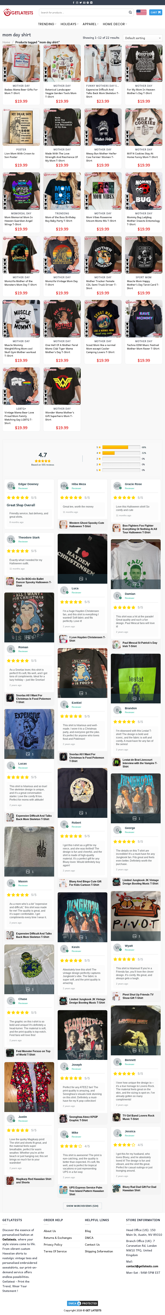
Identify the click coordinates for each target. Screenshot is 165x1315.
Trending (46, 24)
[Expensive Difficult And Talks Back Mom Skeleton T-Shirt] (103, 63)
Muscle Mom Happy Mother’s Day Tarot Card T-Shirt (143, 284)
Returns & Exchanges (58, 1237)
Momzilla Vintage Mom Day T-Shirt (61, 282)
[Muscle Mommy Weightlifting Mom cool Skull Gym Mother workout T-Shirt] (21, 318)
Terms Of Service (55, 1251)
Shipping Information (99, 1251)
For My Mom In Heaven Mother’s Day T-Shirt (141, 91)
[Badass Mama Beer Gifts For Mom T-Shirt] (21, 63)
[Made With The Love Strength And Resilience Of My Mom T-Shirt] (62, 127)
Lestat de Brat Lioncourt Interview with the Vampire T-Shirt (140, 763)
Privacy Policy (53, 1244)
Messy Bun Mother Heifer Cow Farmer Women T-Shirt (101, 157)
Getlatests (9, 1239)
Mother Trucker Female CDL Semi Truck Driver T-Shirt (101, 284)
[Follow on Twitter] (81, 3)
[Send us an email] (84, 3)
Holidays (68, 24)
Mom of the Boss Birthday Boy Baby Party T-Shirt (60, 218)
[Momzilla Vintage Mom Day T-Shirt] (62, 255)
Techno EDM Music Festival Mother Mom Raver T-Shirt (143, 346)
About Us (50, 1231)
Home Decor (114, 24)
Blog (88, 1231)
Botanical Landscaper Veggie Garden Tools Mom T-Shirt (60, 93)
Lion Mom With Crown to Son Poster (19, 155)
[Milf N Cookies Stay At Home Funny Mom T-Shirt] (143, 127)
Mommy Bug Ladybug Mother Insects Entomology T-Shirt (143, 220)
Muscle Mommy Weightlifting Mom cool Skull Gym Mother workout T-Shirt (20, 350)
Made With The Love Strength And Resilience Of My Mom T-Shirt (61, 157)
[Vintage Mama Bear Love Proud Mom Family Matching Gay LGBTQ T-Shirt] (21, 386)
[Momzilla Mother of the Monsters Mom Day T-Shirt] (21, 255)
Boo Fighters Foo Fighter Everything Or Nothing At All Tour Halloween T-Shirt (140, 529)
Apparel (89, 24)
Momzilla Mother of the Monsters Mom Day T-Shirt (21, 282)
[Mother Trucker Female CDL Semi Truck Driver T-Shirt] (103, 255)
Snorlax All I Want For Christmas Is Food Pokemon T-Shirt (33, 699)
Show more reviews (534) (82, 1206)
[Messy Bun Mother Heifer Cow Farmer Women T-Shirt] (103, 127)
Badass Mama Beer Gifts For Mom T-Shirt (21, 91)
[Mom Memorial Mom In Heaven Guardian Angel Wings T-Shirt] (21, 191)
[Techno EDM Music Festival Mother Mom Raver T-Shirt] (143, 318)
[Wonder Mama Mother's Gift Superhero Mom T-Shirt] (62, 386)
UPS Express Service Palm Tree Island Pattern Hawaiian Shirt (86, 1191)
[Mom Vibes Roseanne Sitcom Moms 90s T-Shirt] (103, 191)
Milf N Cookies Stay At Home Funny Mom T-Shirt (142, 155)
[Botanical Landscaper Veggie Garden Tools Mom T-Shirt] (62, 63)
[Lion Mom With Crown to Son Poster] (21, 127)
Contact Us (92, 1244)
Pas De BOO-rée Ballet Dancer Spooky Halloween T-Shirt (33, 582)
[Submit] (130, 12)
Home (6, 42)
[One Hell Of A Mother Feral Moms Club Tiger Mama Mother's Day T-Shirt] (62, 318)
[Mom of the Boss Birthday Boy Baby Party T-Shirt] (62, 191)
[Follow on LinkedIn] (91, 3)
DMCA (89, 1237)
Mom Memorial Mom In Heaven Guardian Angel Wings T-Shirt (19, 220)
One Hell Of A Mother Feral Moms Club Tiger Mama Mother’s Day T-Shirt (61, 348)
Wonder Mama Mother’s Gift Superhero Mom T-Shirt (59, 416)
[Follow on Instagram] (77, 3)
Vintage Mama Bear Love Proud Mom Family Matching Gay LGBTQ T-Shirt (19, 418)
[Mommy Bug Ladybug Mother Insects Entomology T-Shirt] (143, 191)
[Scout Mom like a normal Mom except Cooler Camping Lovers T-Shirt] (103, 318)
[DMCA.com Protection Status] (82, 1303)
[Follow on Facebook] (74, 3)
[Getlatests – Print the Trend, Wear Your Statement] (18, 12)
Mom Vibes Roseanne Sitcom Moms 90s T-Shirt (101, 218)
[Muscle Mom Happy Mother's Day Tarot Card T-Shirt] (143, 255)
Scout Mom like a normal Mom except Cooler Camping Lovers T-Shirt (101, 348)
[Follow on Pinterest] (88, 3)
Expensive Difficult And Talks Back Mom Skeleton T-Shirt (102, 93)
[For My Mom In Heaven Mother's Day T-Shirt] (143, 63)
